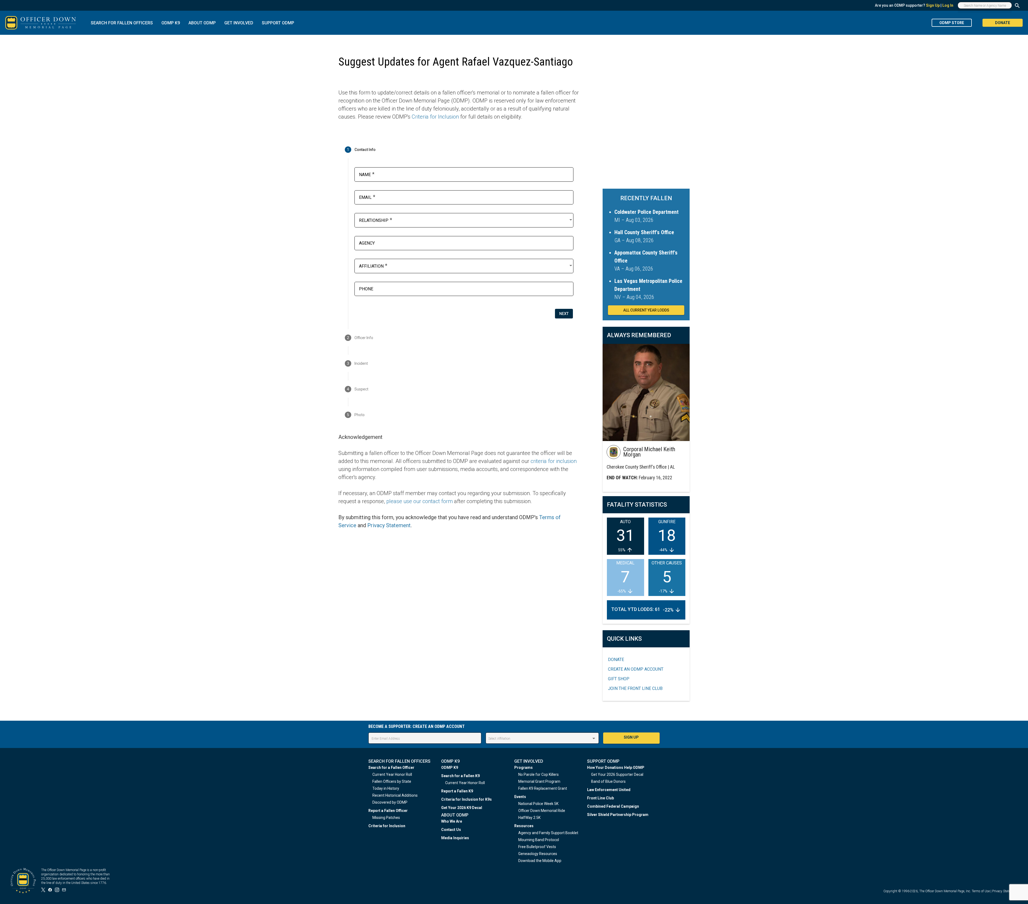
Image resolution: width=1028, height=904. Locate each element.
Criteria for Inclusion (435, 116)
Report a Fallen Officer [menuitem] (388, 810)
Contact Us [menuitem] (451, 829)
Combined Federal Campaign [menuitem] (613, 806)
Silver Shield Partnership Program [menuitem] (617, 814)
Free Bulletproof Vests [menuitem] (537, 847)
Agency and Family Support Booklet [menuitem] (548, 833)
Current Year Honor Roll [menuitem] (392, 774)
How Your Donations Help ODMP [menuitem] (615, 767)
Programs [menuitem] (523, 767)
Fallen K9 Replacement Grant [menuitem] (542, 788)
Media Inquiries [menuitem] (455, 838)
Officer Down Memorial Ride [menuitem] (541, 810)
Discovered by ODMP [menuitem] (389, 802)
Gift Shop (618, 678)
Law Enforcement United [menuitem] (608, 790)
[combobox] (466, 219)
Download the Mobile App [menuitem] (539, 861)
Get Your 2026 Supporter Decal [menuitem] (617, 774)
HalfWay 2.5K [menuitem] (529, 817)
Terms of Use (981, 891)
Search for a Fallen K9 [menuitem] (460, 776)
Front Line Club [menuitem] (600, 798)
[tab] (458, 149)
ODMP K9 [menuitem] (449, 767)
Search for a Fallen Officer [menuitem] (391, 767)
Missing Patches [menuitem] (386, 817)
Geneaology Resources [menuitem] (537, 854)
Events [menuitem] (520, 797)
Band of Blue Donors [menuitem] (608, 781)
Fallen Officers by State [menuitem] (391, 781)
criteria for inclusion (554, 461)
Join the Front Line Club (635, 688)
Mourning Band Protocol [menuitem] (538, 840)
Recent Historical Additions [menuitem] (395, 795)
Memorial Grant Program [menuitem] (539, 781)
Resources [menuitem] (524, 826)
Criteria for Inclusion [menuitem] (386, 826)
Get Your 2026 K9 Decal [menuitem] (461, 808)
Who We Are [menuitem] (451, 821)
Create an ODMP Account (635, 669)
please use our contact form (419, 501)
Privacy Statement (389, 525)
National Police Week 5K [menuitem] (538, 804)
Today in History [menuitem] (385, 788)
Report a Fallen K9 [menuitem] (457, 791)
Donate (616, 659)
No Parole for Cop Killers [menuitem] (538, 774)
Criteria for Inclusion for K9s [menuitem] (466, 799)
